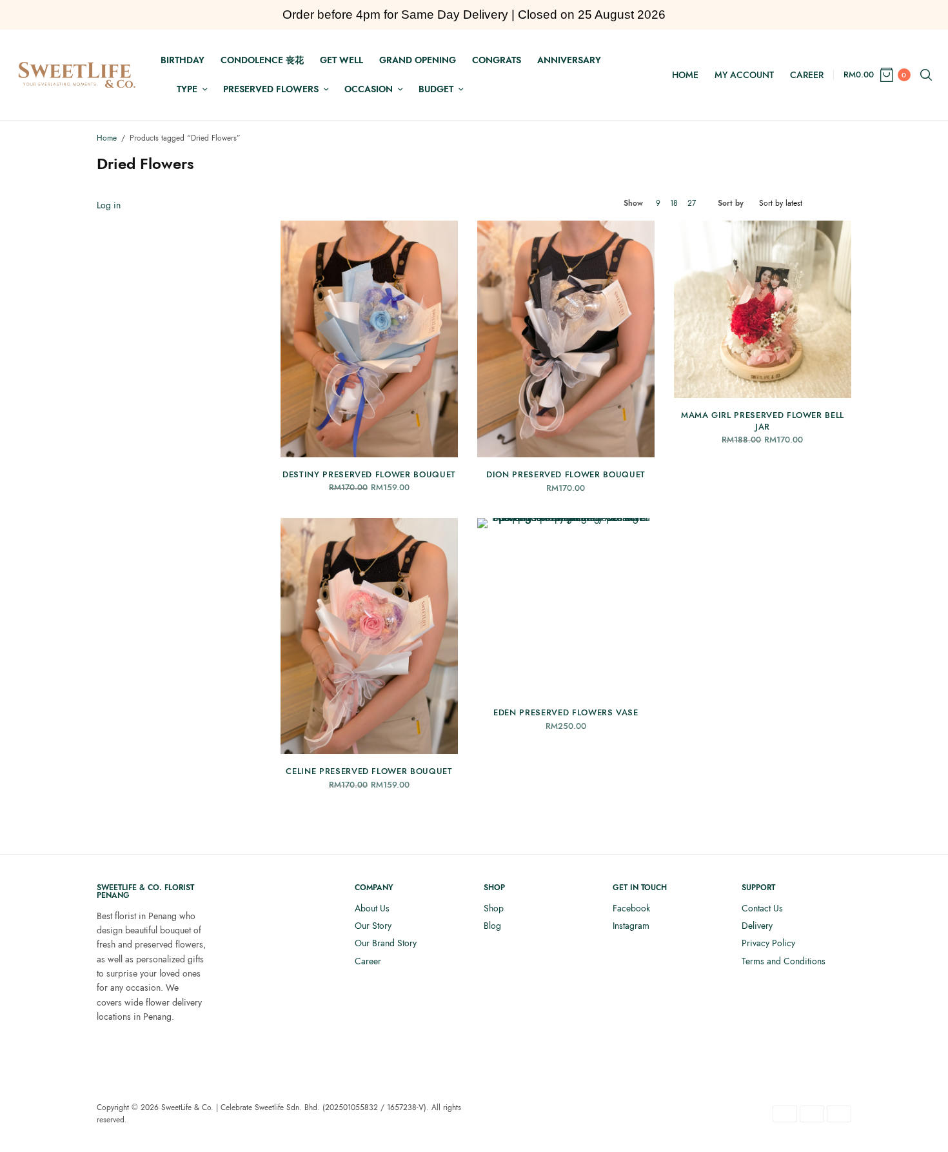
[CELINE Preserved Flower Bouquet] (369, 636)
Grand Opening (417, 60)
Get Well (341, 60)
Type (187, 89)
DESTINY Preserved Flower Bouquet (369, 474)
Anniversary (569, 60)
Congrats (496, 60)
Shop (494, 908)
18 (674, 203)
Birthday (182, 60)
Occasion (368, 89)
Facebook (631, 908)
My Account (744, 74)
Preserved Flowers (271, 89)
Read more (369, 436)
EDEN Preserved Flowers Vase (565, 712)
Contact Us (762, 908)
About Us (372, 908)
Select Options (762, 376)
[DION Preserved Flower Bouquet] (566, 339)
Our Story (373, 925)
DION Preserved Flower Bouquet (566, 474)
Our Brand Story (386, 943)
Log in (109, 205)
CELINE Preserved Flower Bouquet (369, 771)
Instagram (631, 925)
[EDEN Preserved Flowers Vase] (566, 606)
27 (691, 203)
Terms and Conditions (783, 961)
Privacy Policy (768, 943)
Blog (492, 925)
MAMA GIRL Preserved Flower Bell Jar (762, 421)
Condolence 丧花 (262, 60)
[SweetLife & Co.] (77, 75)
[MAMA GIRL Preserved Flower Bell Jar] (762, 309)
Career (807, 74)
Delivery (757, 925)
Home (685, 74)
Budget (436, 89)
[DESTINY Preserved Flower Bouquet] (369, 339)
